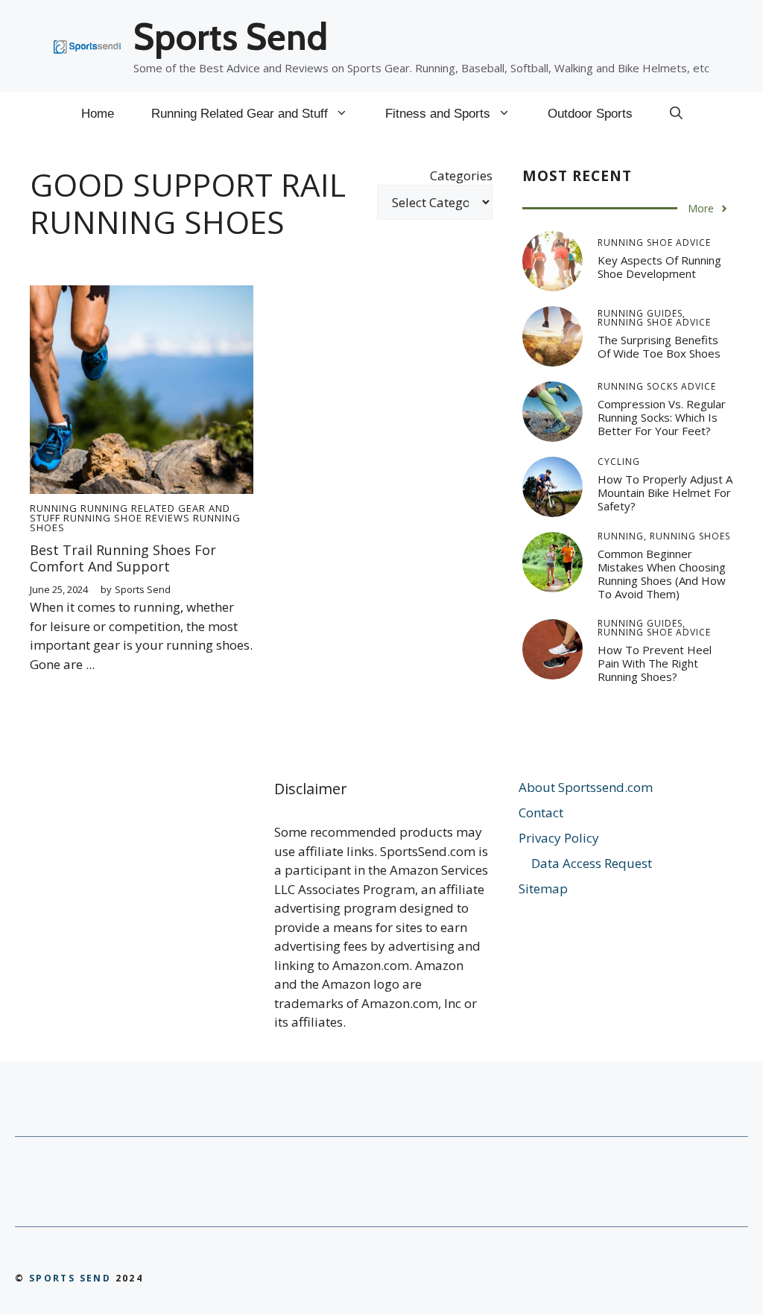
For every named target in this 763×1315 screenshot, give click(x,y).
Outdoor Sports (590, 114)
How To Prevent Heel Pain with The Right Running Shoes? (655, 663)
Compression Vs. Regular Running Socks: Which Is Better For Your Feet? (662, 417)
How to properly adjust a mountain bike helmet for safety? (665, 492)
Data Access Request (591, 863)
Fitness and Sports (437, 114)
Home (97, 114)
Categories (461, 175)
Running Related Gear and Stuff (239, 114)
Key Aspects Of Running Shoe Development (659, 267)
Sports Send (230, 37)
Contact (541, 812)
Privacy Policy (559, 837)
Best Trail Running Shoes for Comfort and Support (123, 558)
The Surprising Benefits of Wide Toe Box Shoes (659, 346)
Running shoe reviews (126, 518)
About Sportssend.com (586, 787)
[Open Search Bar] (676, 114)
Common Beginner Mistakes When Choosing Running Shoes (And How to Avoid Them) (662, 573)
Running (53, 508)
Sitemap (543, 888)
